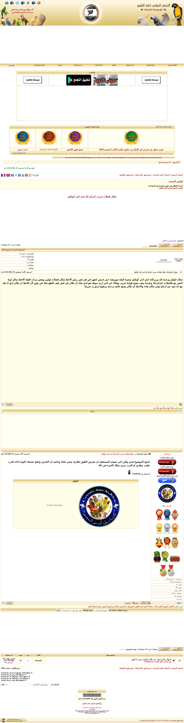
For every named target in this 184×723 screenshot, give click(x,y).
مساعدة (60, 65)
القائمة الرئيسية (172, 65)
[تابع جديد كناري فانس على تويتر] (17, 5)
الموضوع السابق (19, 250)
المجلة (167, 175)
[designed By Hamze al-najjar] (14, 722)
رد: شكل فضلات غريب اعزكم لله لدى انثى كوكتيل (118, 454)
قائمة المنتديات (158, 175)
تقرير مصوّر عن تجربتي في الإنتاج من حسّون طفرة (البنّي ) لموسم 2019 (131, 149)
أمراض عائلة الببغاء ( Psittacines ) (156, 662)
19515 (173, 593)
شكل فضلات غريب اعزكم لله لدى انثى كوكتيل (92, 196)
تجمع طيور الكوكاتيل (126, 175)
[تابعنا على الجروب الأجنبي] (33, 5)
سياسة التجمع (150, 65)
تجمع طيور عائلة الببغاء (143, 175)
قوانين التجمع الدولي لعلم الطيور (171, 188)
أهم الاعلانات (98, 65)
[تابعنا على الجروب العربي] (22, 5)
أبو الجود (167, 454)
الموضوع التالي (6, 250)
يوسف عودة (178, 259)
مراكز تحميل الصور (39, 65)
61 (177, 599)
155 (175, 596)
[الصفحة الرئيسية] (6, 5)
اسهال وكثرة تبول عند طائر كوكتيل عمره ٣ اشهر (151, 659)
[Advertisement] (92, 44)
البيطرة (114, 65)
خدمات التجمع (130, 65)
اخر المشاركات (78, 65)
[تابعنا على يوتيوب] (28, 5)
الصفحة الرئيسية (177, 175)
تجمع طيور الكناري (75, 149)
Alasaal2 (38, 661)
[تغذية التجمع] (40, 5)
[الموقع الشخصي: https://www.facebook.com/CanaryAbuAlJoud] (144, 603)
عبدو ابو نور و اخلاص (169, 241)
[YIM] (136, 603)
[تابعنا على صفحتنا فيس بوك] (11, 5)
